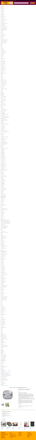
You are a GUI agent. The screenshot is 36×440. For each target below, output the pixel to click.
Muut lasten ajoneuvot (3, 53)
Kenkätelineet (2, 178)
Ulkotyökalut (2, 134)
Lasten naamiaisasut (3, 277)
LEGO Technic (2, 22)
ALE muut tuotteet (3, 383)
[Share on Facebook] (18, 407)
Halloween (2, 284)
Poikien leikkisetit (3, 322)
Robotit (2, 348)
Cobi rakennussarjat (3, 97)
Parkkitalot (2, 54)
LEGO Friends (2, 15)
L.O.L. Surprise (2, 326)
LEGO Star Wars (2, 20)
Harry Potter (2, 318)
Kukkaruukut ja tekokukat (4, 119)
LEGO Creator (2, 11)
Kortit (1, 202)
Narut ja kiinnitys (3, 199)
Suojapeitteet (2, 240)
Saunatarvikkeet (3, 167)
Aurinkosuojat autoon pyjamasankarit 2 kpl (9, 427)
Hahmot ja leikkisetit (3, 58)
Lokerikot (2, 173)
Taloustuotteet (2, 149)
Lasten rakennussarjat (3, 100)
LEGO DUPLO (2, 13)
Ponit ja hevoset (2, 320)
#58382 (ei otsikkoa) (3, 241)
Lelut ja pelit (2, 250)
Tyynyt (1, 230)
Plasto (1, 45)
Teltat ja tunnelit (3, 367)
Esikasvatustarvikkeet (3, 141)
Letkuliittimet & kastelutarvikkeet (4, 136)
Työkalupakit (2, 174)
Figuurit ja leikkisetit (3, 324)
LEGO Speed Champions (3, 19)
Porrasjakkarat (2, 151)
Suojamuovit (2, 239)
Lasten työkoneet (3, 52)
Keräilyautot (2, 49)
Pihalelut (2, 362)
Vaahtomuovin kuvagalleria (4, 227)
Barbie (1, 36)
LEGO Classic (2, 10)
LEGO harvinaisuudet (3, 258)
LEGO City (2, 9)
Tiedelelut (2, 347)
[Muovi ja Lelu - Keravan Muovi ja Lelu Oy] (7, 3)
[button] (9, 0)
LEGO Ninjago (2, 18)
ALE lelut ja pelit (3, 382)
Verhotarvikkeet (2, 182)
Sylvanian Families (3, 321)
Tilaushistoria (20, 435)
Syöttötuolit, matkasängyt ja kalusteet (5, 117)
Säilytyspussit (2, 181)
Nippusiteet (2, 200)
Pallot (1, 364)
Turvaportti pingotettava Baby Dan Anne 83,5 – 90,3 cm (26, 428)
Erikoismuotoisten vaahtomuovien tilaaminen (6, 221)
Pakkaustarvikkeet (3, 197)
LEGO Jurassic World (3, 267)
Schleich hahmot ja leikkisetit (4, 23)
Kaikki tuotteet (2, 6)
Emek (1, 46)
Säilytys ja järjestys (3, 170)
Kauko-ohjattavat (3, 50)
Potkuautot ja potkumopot (4, 42)
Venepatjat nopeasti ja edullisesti (4, 226)
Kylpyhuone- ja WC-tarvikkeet (4, 169)
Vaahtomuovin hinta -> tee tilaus (4, 373)
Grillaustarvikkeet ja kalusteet (4, 142)
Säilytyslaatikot (2, 172)
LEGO (1, 7)
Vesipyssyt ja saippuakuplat (4, 366)
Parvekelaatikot (2, 137)
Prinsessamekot (2, 279)
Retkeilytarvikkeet (3, 244)
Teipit (1, 207)
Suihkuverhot (2, 165)
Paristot (2, 249)
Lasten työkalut (2, 282)
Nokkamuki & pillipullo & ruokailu (4, 116)
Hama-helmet (2, 344)
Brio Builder (2, 95)
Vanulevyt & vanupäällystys (4, 376)
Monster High (2, 37)
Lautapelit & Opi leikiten (3, 327)
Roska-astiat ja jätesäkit (3, 176)
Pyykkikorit (2, 177)
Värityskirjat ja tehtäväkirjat (4, 345)
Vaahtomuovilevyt (3, 224)
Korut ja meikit (2, 280)
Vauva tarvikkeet (3, 115)
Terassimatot (2, 146)
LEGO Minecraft (2, 17)
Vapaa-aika (2, 243)
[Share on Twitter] (19, 407)
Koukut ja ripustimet (3, 175)
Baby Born (2, 38)
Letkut (1, 135)
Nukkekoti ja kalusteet (3, 41)
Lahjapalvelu (2, 384)
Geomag (2, 98)
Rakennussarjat (2, 94)
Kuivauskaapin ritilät (3, 180)
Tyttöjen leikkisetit (3, 323)
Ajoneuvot (2, 43)
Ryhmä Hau (2, 325)
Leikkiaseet (2, 283)
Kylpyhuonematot (3, 168)
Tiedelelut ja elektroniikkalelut (4, 346)
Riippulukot (2, 203)
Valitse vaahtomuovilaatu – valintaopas (5, 372)
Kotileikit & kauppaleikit (3, 281)
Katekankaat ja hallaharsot (4, 143)
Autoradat (2, 56)
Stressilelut (2, 340)
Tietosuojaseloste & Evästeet (13, 436)
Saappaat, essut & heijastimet (4, 232)
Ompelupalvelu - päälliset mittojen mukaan (5, 222)
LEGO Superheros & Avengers (4, 274)
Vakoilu (2, 349)
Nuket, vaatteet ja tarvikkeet (4, 39)
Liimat (1, 206)
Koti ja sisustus (2, 118)
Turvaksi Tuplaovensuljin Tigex (20, 427)
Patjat (1, 229)
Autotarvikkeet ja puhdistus (4, 246)
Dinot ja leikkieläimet (3, 319)
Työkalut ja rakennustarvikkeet (4, 209)
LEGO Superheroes (3, 268)
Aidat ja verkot (2, 139)
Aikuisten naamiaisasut (3, 278)
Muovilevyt (2, 238)
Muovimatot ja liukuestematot (4, 148)
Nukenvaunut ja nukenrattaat (4, 40)
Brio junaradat (2, 55)
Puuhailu (2, 343)
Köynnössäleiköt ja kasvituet (4, 138)
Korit (1, 171)
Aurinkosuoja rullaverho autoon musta (32, 427)
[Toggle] (1, 410)
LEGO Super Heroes (3, 21)
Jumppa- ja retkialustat (3, 248)
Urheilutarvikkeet (3, 245)
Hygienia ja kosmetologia (3, 166)
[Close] (1, 386)
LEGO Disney (2, 12)
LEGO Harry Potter (3, 16)
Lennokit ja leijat (3, 363)
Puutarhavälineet (3, 140)
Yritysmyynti (13, 0)
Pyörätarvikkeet (2, 247)
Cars (1, 57)
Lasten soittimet (3, 101)
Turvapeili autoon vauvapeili (2, 427)
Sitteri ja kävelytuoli (3, 113)
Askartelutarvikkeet (3, 342)
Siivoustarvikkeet (3, 183)
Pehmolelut (2, 350)
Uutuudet (2, 381)
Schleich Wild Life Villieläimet (4, 27)
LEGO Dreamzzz (3, 14)
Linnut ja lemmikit (3, 231)
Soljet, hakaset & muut (3, 204)
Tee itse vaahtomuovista (3, 225)
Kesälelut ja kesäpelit (3, 359)
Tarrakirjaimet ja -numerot (4, 208)
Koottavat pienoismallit (3, 99)
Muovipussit (2, 198)
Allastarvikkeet (2, 361)
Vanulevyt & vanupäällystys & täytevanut (5, 223)
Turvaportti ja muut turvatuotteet (4, 114)
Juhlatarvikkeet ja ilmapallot (4, 285)
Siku (1, 44)
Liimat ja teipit (2, 205)
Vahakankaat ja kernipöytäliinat (4, 120)
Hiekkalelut (2, 365)
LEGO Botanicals (3, 8)
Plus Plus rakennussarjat (3, 96)
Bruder (1, 47)
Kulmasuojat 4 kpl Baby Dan (15, 427)
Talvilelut (2, 102)
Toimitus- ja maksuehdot (13, 435)
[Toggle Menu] (1, 5)
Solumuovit (2, 242)
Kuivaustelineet (2, 179)
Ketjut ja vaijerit (2, 201)
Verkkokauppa (29, 435)
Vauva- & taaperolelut (3, 286)
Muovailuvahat (2, 317)
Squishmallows (2, 93)
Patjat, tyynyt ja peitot (3, 228)
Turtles (2, 315)
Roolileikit (2, 276)
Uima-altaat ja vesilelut (3, 360)
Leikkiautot (2, 48)
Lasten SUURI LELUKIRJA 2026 (4, 385)
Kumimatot (2, 147)
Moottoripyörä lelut (3, 51)
